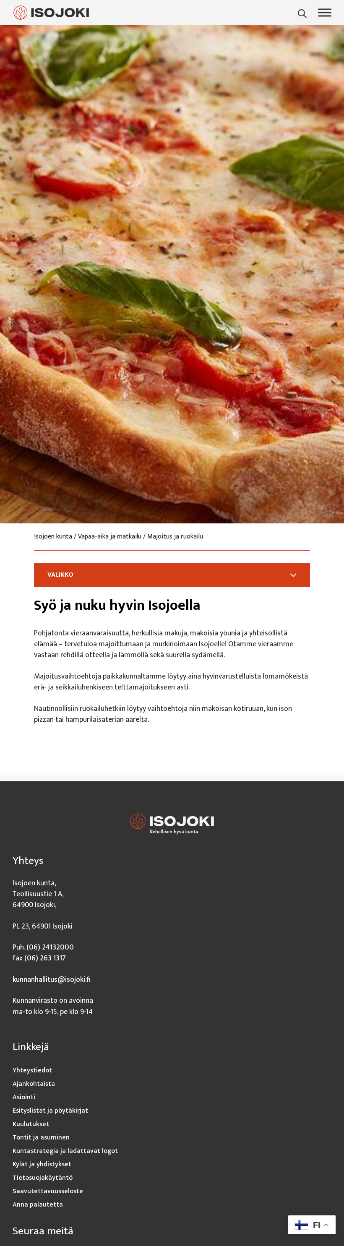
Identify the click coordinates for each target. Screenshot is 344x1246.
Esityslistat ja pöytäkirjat (50, 1110)
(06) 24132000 (50, 947)
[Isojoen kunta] (51, 12)
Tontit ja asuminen (41, 1137)
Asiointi (24, 1097)
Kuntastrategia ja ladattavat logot (65, 1151)
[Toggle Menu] (324, 12)
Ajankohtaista (34, 1084)
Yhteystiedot (32, 1070)
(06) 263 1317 (45, 958)
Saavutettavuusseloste (48, 1191)
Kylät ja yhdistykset (42, 1164)
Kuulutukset (31, 1124)
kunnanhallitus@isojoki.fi (52, 979)
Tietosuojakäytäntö (43, 1178)
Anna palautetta (38, 1204)
